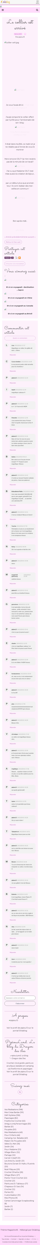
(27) (12, 1175)
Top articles (5, 1239)
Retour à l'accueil (13, 242)
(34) (9, 1147)
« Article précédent (13, 237)
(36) (12, 1144)
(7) (8, 1206)
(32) (12, 1152)
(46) (12, 1135)
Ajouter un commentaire (20, 338)
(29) (12, 1169)
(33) (12, 1149)
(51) (9, 1127)
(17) (16, 1184)
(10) (12, 1195)
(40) (16, 1138)
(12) (9, 1189)
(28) (13, 1172)
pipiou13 (24, 1072)
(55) (17, 1124)
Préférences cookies (31, 1242)
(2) (8, 1209)
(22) (15, 1178)
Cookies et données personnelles (12, 1242)
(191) (14, 1112)
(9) (11, 1198)
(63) (14, 1121)
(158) (12, 1115)
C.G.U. (34, 1239)
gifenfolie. (20, 230)
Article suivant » (29, 237)
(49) (13, 1132)
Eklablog (36, 1230)
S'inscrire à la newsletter (15, 264)
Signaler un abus (24, 1239)
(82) (11, 1118)
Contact (13, 1239)
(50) (10, 1129)
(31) (12, 1158)
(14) (14, 1186)
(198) (13, 1109)
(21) (9, 1181)
